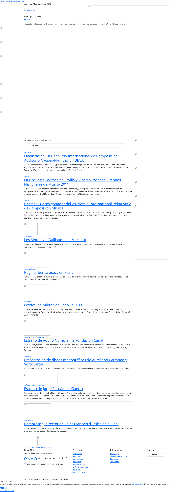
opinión (58, 24)
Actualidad (77, 453)
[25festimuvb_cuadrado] (7, 34)
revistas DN (103, 24)
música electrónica (81, 467)
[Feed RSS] (29, 19)
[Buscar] (127, 145)
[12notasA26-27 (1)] (151, 146)
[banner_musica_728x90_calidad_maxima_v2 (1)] (128, 10)
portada (28, 24)
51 (49, 447)
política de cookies (137, 484)
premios (27, 152)
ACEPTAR (3, 488)
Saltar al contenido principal (12, 1)
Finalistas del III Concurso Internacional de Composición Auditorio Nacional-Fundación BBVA (71, 158)
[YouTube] (32, 459)
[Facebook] (25, 19)
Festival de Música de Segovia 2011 (53, 305)
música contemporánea (34, 337)
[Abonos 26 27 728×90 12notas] (78, 441)
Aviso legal (114, 453)
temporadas (92, 24)
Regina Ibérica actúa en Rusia (48, 272)
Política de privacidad (119, 456)
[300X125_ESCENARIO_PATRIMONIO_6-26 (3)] (151, 187)
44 (39, 447)
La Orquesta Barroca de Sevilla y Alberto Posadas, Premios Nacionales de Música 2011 (72, 182)
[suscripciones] (151, 200)
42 (34, 447)
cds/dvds (28, 236)
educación (38, 24)
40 (29, 447)
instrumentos (69, 24)
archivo (123, 24)
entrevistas (48, 24)
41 (32, 447)
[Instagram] (35, 459)
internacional (29, 269)
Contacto (114, 459)
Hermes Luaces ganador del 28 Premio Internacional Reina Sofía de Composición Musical (77, 205)
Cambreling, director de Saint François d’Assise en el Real (71, 423)
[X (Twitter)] (27, 19)
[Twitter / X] (28, 459)
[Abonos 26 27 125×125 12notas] (7, 62)
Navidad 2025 (79, 472)
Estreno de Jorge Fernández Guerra (53, 388)
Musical (76, 470)
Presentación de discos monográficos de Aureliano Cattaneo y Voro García (75, 362)
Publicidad (114, 461)
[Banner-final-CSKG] (0, 76)
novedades (28, 356)
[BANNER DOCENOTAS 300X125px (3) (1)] (151, 173)
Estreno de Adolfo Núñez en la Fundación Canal (63, 340)
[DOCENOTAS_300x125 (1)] (151, 159)
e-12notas (114, 24)
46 (44, 447)
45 (42, 447)
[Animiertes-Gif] (7, 48)
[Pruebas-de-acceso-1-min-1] (151, 232)
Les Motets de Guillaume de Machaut (55, 239)
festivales (81, 24)
